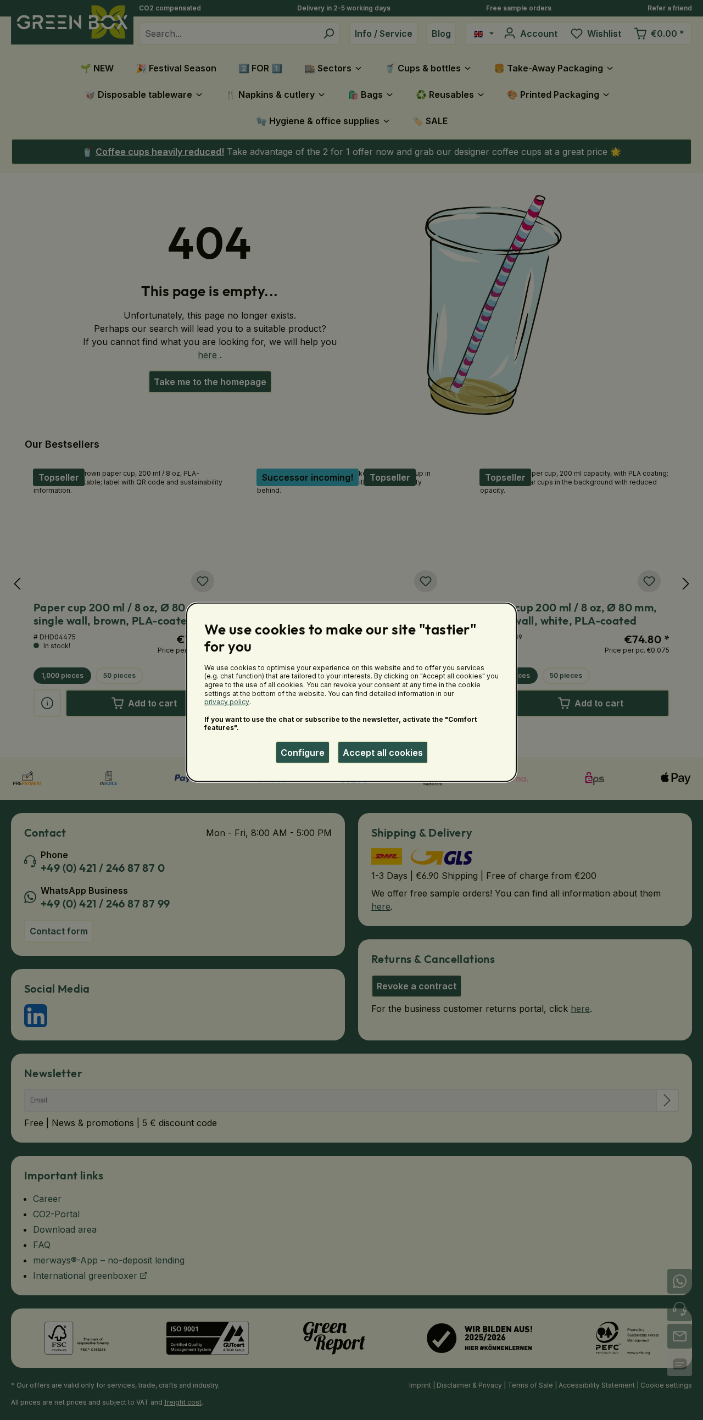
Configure (303, 752)
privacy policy (226, 702)
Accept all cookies (383, 752)
